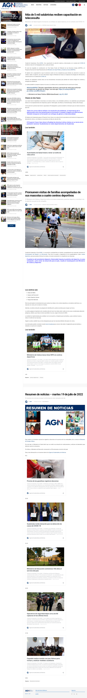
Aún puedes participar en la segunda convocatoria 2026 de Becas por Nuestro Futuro (13, 178)
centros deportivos (34, 377)
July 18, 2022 (63, 94)
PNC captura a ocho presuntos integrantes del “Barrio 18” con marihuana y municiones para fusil (14, 186)
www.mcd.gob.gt (50, 324)
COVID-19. (43, 76)
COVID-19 (82, 63)
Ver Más (11, 225)
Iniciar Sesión (82, 1)
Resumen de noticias (34, 681)
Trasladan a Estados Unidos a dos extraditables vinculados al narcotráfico (14, 33)
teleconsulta (63, 175)
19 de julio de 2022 (37, 401)
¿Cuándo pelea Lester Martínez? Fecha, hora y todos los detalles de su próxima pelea (14, 171)
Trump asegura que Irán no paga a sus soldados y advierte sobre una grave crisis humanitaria (14, 194)
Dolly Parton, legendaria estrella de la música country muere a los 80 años (14, 146)
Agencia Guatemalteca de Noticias (57, 452)
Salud (48, 25)
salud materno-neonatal (53, 175)
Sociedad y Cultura (53, 204)
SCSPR (36, 694)
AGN (31, 25)
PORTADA (44, 25)
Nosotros (38, 4)
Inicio (32, 4)
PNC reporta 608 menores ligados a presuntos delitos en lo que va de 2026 (14, 211)
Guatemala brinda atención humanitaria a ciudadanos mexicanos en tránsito (13, 139)
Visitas (41, 377)
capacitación (33, 175)
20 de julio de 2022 (37, 25)
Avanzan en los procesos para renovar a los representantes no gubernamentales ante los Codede (14, 83)
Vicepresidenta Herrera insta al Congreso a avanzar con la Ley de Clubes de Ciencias (14, 58)
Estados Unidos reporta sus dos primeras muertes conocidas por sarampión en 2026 (14, 163)
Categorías (53, 4)
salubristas (39, 175)
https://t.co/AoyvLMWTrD (67, 89)
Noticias (46, 4)
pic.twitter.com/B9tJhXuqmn (36, 91)
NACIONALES (45, 401)
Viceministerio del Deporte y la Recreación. (36, 254)
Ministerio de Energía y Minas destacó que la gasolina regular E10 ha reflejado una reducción (13, 218)
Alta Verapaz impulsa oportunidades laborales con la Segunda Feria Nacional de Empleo (14, 118)
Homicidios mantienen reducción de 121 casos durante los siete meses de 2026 (14, 75)
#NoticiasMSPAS (32, 87)
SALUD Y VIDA (53, 25)
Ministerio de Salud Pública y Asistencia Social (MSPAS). (62, 69)
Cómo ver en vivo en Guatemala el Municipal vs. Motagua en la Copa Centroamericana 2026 (10, 130)
